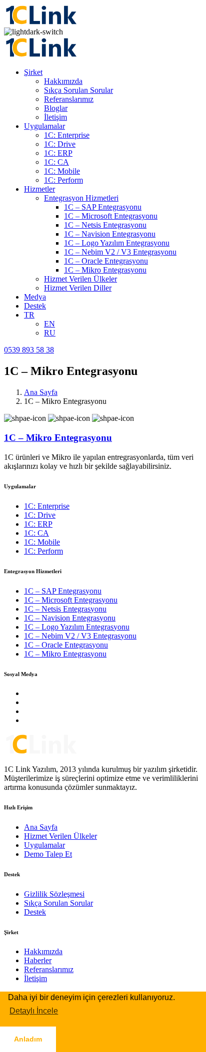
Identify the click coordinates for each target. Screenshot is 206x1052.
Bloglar (56, 108)
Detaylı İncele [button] (34, 1011)
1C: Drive (60, 144)
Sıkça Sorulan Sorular (78, 90)
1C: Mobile (62, 171)
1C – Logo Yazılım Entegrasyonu (117, 243)
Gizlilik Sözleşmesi (54, 894)
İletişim (55, 117)
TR (29, 315)
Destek (35, 306)
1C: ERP (58, 153)
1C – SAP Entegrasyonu (103, 207)
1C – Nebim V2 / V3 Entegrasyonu (120, 252)
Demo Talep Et (48, 854)
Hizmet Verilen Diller (78, 288)
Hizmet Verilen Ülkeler (80, 279)
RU (50, 333)
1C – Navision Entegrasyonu (110, 234)
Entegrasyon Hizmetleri (81, 198)
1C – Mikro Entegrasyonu (105, 270)
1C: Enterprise (67, 135)
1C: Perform (63, 180)
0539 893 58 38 (29, 350)
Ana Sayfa (41, 392)
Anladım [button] (28, 1039)
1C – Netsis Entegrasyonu (105, 225)
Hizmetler (39, 189)
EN (49, 324)
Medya (35, 297)
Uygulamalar (44, 126)
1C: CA (56, 162)
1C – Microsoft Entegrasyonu (111, 216)
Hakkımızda (63, 81)
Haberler (38, 960)
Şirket (33, 72)
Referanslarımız (69, 99)
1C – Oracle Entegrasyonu (106, 261)
